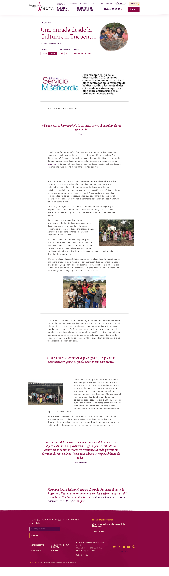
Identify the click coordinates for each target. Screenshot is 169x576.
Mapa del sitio (34, 562)
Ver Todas (99, 532)
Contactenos (106, 3)
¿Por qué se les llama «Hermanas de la (108, 525)
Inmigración (78, 53)
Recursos (73, 3)
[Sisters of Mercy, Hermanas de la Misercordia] (40, 7)
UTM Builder (124, 551)
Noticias (83, 3)
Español (52, 53)
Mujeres (88, 53)
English (121, 3)
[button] (112, 9)
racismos (52, 164)
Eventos (94, 3)
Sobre (37, 545)
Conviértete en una (60, 546)
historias (46, 23)
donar (133, 9)
